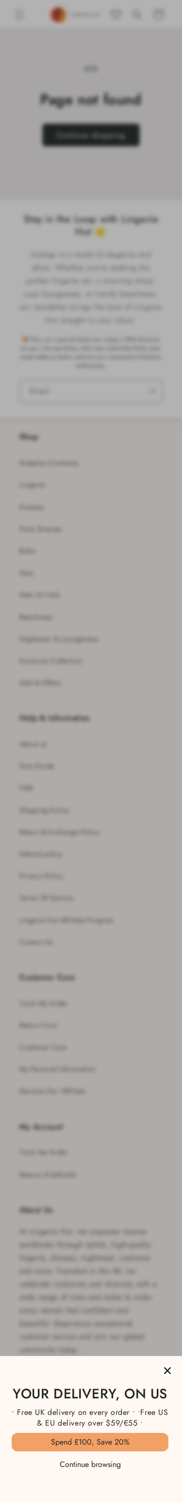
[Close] (167, 1370)
